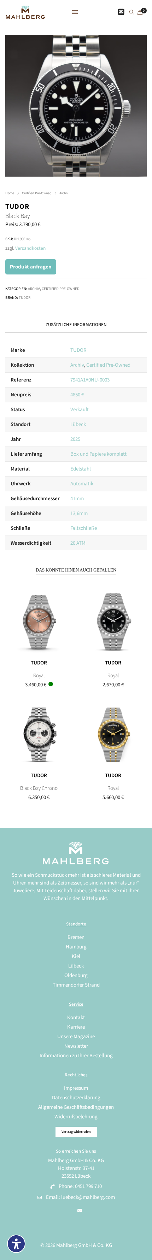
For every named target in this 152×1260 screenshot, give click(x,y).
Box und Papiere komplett (98, 454)
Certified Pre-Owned (37, 193)
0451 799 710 (88, 1186)
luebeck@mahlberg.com (88, 1197)
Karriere (76, 1027)
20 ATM (78, 543)
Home (9, 193)
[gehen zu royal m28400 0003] (113, 622)
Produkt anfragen (31, 267)
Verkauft (79, 409)
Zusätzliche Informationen (76, 324)
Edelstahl (80, 469)
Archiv (63, 193)
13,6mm (79, 513)
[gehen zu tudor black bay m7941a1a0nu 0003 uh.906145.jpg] (76, 106)
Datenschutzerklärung (76, 1097)
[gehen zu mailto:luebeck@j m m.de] (79, 1211)
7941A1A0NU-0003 (90, 380)
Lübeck (78, 424)
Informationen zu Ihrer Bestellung (76, 1055)
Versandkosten (30, 248)
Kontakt (76, 1017)
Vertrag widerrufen (76, 1131)
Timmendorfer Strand (76, 985)
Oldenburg (76, 975)
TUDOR (17, 207)
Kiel (76, 956)
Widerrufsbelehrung (76, 1116)
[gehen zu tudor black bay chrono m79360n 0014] (38, 734)
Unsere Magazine (76, 1036)
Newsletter (76, 1046)
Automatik (81, 483)
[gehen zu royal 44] (113, 734)
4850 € (77, 394)
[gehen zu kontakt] (121, 12)
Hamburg (76, 947)
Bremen (76, 937)
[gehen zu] (131, 13)
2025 (75, 439)
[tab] (76, 324)
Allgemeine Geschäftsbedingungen (76, 1107)
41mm (77, 498)
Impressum (76, 1088)
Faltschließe (83, 528)
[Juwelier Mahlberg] (25, 15)
